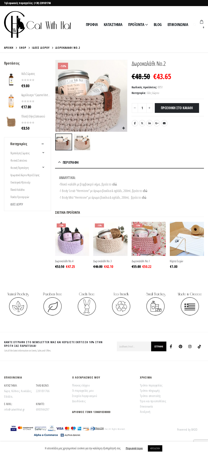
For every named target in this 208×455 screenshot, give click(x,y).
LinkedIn (149, 123)
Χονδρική (145, 412)
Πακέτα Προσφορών (19, 197)
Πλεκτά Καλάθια (17, 190)
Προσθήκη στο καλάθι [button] (82, 228)
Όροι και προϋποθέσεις (153, 401)
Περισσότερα (134, 448)
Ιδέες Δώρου (153, 93)
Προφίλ (92, 24)
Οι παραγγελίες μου (83, 390)
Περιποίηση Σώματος (20, 153)
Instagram (190, 346)
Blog (158, 24)
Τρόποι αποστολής (150, 396)
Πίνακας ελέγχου (81, 385)
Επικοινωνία (178, 24)
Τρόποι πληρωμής (150, 390)
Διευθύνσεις (79, 401)
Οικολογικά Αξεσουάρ (20, 182)
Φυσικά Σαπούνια (18, 160)
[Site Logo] (37, 24)
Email (164, 123)
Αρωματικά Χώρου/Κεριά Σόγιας (24, 175)
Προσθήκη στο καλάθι (177, 108)
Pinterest (180, 346)
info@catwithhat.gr (14, 409)
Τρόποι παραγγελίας (151, 385)
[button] (194, 24)
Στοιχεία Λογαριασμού (84, 396)
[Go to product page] (187, 239)
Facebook (135, 123)
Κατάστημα (113, 24)
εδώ (114, 184)
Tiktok (199, 346)
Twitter (142, 123)
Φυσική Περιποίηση (19, 168)
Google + (157, 123)
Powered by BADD (187, 429)
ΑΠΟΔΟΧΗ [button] (155, 448)
